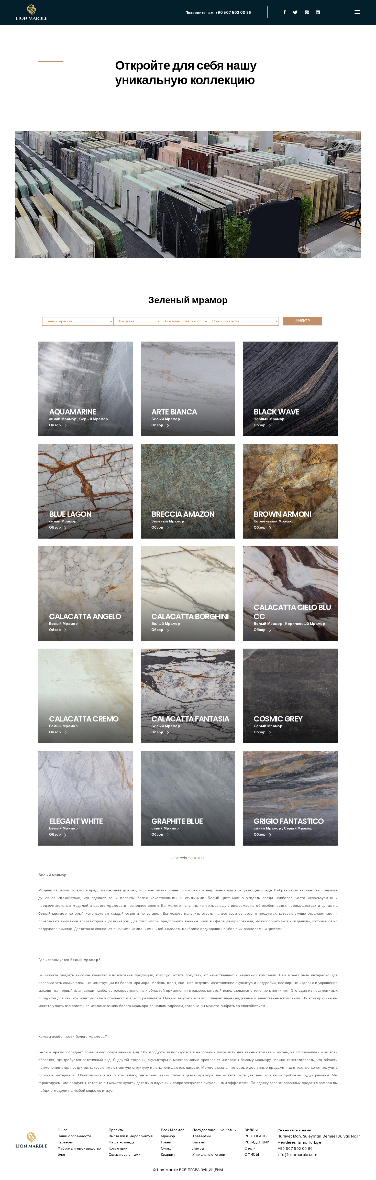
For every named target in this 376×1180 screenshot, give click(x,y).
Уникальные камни (208, 1154)
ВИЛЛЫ (251, 1130)
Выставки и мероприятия (131, 1136)
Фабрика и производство (79, 1148)
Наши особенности (74, 1136)
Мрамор (168, 1136)
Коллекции (118, 1148)
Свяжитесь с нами (125, 1154)
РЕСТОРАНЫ (256, 1136)
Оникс (166, 1148)
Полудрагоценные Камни (214, 1130)
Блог (61, 1154)
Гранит (167, 1142)
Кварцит (168, 1154)
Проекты (116, 1130)
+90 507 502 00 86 (295, 1149)
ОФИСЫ (252, 1154)
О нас (63, 1130)
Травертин (201, 1136)
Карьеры (65, 1142)
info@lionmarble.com (297, 1155)
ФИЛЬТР (302, 321)
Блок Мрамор (173, 1130)
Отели (250, 1148)
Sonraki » (196, 858)
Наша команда (122, 1142)
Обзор (55, 425)
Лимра (198, 1148)
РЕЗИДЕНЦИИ (257, 1142)
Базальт (199, 1142)
